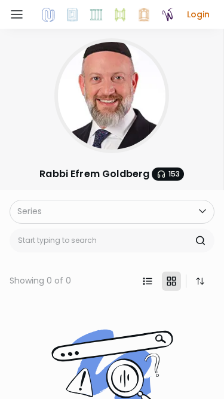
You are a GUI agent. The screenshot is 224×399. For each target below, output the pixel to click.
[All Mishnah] (72, 14)
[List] (147, 281)
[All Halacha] (96, 14)
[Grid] (171, 281)
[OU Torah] (48, 14)
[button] (198, 14)
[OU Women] (167, 14)
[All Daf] (144, 14)
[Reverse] (200, 281)
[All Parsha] (120, 14)
